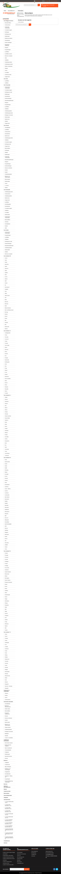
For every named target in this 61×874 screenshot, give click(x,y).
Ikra (5, 445)
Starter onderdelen (8, 66)
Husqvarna (7, 441)
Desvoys (6, 349)
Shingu (6, 603)
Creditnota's (33, 854)
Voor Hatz (6, 78)
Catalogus (6, 18)
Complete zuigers (8, 30)
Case (6, 335)
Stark (6, 607)
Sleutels (6, 735)
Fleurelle (6, 389)
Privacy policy (19, 858)
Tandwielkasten (8, 750)
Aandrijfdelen (7, 127)
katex (6, 465)
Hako (6, 424)
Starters (5, 842)
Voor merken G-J (7, 395)
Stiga (6, 611)
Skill (5, 628)
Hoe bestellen (20, 852)
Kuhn (6, 482)
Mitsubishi (7, 519)
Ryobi (6, 588)
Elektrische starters (8, 38)
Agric (6, 270)
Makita (6, 501)
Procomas (7, 567)
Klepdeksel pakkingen (7, 45)
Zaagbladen (7, 771)
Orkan (6, 546)
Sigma (6, 625)
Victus (6, 665)
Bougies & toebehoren (7, 713)
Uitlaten (6, 68)
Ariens (6, 283)
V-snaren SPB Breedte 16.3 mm (8, 808)
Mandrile (6, 505)
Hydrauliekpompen (8, 795)
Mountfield (7, 522)
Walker (6, 657)
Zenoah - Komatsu (8, 686)
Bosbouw (5, 760)
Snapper (6, 615)
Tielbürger (7, 642)
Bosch (6, 316)
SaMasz (6, 590)
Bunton (6, 328)
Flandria (6, 386)
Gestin (6, 397)
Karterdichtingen (8, 98)
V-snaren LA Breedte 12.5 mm (9, 814)
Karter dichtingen (8, 42)
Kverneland (7, 484)
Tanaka (6, 638)
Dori (5, 355)
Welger (6, 669)
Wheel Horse (7, 675)
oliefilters (6, 82)
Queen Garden (8, 571)
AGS (6, 274)
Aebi (6, 260)
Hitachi (6, 432)
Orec (6, 549)
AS (5, 285)
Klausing (6, 470)
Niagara (6, 532)
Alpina (6, 278)
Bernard (6, 303)
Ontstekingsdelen (8, 110)
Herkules (6, 430)
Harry (6, 426)
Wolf (6, 679)
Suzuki (6, 630)
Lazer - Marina (7, 488)
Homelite (6, 436)
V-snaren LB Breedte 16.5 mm (9, 817)
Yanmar (6, 663)
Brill (5, 320)
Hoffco (6, 438)
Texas (6, 640)
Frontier (6, 393)
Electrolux (7, 376)
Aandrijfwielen (7, 773)
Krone (6, 476)
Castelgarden (7, 332)
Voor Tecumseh (7, 85)
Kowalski (6, 474)
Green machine (8, 416)
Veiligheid (7, 752)
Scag (6, 621)
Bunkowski (7, 326)
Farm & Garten (8, 378)
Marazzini (7, 507)
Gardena (6, 401)
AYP (5, 297)
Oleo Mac (7, 542)
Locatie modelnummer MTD (8, 864)
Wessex (6, 673)
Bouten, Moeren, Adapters (8, 745)
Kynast (6, 480)
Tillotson (6, 693)
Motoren (5, 784)
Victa (6, 652)
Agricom (6, 268)
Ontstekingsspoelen (9, 113)
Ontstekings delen (8, 62)
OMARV (6, 544)
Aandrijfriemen (7, 799)
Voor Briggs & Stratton (8, 20)
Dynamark (7, 359)
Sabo (6, 592)
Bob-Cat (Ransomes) (9, 310)
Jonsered (7, 455)
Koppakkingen (8, 49)
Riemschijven (7, 179)
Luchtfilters (7, 51)
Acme (6, 258)
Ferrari (6, 382)
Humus (6, 399)
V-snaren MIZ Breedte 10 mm (9, 802)
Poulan (6, 563)
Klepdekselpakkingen (9, 100)
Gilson (6, 407)
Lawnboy (6, 486)
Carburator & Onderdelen (7, 88)
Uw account (34, 848)
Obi (5, 540)
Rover (6, 586)
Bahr (6, 299)
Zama (6, 697)
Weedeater (7, 671)
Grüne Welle (7, 418)
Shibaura (6, 623)
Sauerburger (7, 594)
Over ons (19, 855)
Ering (6, 368)
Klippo (6, 472)
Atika (6, 293)
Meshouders (7, 722)
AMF (5, 280)
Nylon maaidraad (8, 748)
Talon (6, 634)
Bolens (6, 314)
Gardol (6, 403)
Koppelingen (7, 779)
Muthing (6, 530)
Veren (6, 70)
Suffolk (6, 619)
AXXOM (6, 322)
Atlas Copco (7, 295)
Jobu (6, 451)
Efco (6, 366)
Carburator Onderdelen (7, 27)
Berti (6, 305)
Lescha (6, 490)
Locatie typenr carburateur (8, 855)
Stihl (5, 609)
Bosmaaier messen (9, 742)
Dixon (6, 351)
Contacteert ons (20, 863)
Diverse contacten (8, 168)
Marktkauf (7, 509)
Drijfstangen (7, 36)
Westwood (7, 659)
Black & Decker (8, 308)
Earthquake (7, 362)
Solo (6, 617)
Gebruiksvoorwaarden (21, 854)
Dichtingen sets (8, 34)
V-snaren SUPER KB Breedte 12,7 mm (8, 823)
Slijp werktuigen (8, 766)
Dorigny (6, 357)
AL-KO (6, 276)
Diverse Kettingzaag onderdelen (9, 781)
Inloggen (47, 0)
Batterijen (7, 733)
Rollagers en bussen (9, 115)
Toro (6, 644)
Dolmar (6, 353)
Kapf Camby (7, 461)
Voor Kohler (6, 230)
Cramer (6, 343)
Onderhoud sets (8, 74)
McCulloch (7, 499)
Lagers (6, 172)
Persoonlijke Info (34, 851)
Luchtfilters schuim (8, 53)
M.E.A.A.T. (6, 517)
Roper (6, 584)
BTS (5, 324)
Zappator (7, 684)
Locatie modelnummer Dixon (8, 857)
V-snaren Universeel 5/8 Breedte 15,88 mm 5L (9, 837)
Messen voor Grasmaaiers (7, 177)
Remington (7, 578)
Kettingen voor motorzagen (8, 769)
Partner (6, 553)
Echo (6, 364)
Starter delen (7, 708)
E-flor (6, 372)
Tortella (6, 646)
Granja (6, 411)
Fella (6, 380)
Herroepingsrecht (20, 857)
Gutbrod (6, 420)
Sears (6, 596)
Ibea (6, 443)
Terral (6, 636)
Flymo (6, 391)
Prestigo (6, 565)
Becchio (6, 301)
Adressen (33, 856)
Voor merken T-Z (7, 632)
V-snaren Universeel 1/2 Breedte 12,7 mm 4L (9, 833)
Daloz (6, 347)
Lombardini (7, 495)
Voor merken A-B (7, 256)
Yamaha (6, 661)
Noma (6, 538)
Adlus (6, 262)
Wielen (6, 187)
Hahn (6, 422)
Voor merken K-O (7, 457)
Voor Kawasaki (7, 189)
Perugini (6, 555)
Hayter (6, 428)
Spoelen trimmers (8, 756)
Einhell (6, 374)
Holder (6, 434)
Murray (6, 528)
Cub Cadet (7, 345)
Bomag (6, 312)
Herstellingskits (8, 204)
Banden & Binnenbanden (8, 706)
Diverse (6, 716)
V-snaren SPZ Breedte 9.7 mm (8, 811)
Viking (6, 655)
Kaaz (6, 459)
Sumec (6, 613)
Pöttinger (6, 561)
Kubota (6, 478)
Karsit (6, 463)
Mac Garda (7, 497)
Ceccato (6, 337)
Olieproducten (8, 727)
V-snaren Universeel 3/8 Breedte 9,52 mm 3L (9, 829)
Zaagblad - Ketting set (8, 776)
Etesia (6, 370)
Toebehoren (7, 764)
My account (19, 861)
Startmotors (7, 119)
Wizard (6, 682)
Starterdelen (7, 117)
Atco (6, 291)
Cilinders (6, 221)
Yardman (7, 648)
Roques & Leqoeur (8, 582)
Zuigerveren (7, 76)
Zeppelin (6, 688)
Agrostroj (7, 264)
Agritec (6, 272)
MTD (6, 526)
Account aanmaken (53, 0)
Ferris (6, 384)
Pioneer (6, 559)
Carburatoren (7, 24)
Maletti (6, 503)
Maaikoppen (7, 754)
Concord (6, 339)
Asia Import (7, 287)
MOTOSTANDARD (8, 524)
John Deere (7, 453)
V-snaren (7, 185)
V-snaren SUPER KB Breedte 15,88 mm (8, 826)
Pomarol (6, 557)
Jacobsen (7, 449)
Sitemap (18, 860)
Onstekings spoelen (9, 64)
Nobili (6, 536)
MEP (5, 515)
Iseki (6, 447)
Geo (6, 405)
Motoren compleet (8, 55)
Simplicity (7, 605)
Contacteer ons (50, 848)
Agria (6, 266)
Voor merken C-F (7, 330)
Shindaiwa (7, 601)
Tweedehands (7, 840)
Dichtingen (7, 32)
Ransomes (7, 574)
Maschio (6, 513)
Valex (6, 650)
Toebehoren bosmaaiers (6, 740)
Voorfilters (7, 72)
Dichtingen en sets (8, 92)
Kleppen (6, 47)
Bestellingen (33, 852)
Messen (5, 789)
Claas (6, 341)
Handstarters (7, 40)
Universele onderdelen (8, 701)
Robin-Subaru (7, 580)
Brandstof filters (8, 22)
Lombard (6, 492)
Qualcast (6, 569)
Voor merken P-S (7, 551)
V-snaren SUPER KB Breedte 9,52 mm (8, 820)
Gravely (6, 413)
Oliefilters (7, 60)
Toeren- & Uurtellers (9, 737)
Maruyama (7, 511)
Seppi (6, 598)
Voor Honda (6, 125)
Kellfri (6, 468)
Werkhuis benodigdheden (7, 787)
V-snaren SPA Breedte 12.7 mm (8, 805)
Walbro (6, 695)
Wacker (6, 667)
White (6, 677)
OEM (6, 58)
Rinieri (6, 576)
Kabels (6, 170)
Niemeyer (7, 534)
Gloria (6, 409)
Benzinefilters (7, 148)
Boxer (6, 318)
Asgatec (6, 289)
